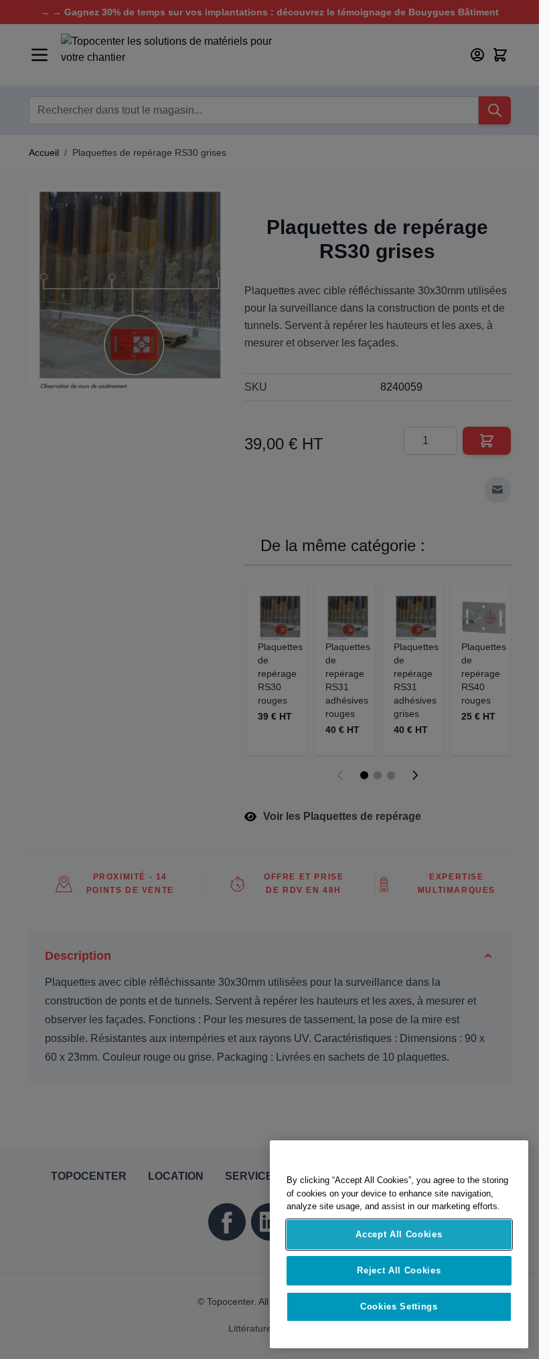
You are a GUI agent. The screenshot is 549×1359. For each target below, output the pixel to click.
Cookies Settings (399, 1306)
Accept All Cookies (399, 1234)
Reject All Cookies (399, 1270)
